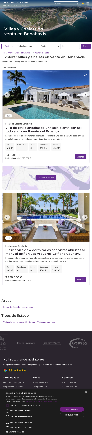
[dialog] (46, 412)
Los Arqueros (27, 307)
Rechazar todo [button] (71, 415)
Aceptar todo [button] (72, 409)
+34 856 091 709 (69, 387)
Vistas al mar (9, 322)
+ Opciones (8, 46)
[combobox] (86, 392)
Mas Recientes (9, 68)
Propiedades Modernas (13, 387)
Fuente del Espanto (11, 307)
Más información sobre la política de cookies (41, 401)
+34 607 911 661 (69, 382)
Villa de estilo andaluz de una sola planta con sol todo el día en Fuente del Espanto (43, 129)
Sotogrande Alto (40, 387)
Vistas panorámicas (46, 322)
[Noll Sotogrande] (15, 4)
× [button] (89, 392)
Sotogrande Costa (40, 382)
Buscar (86, 46)
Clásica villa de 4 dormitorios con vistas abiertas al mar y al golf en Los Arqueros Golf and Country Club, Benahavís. (45, 251)
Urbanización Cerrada (26, 322)
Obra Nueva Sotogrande (13, 382)
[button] (85, 74)
